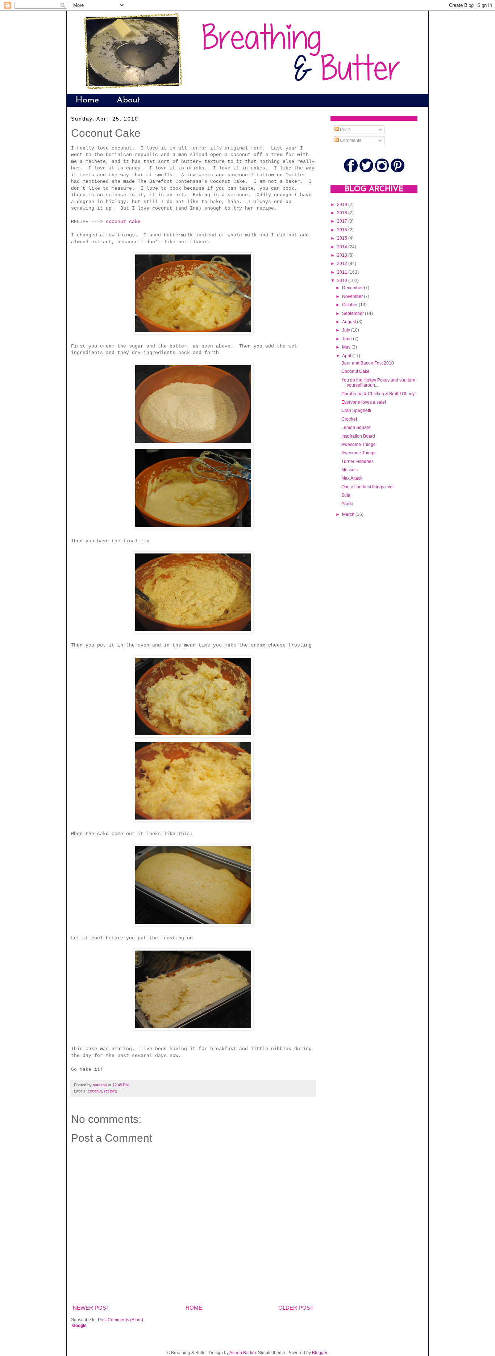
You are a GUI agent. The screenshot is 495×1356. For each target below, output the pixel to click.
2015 (342, 238)
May (347, 347)
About (129, 100)
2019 (342, 204)
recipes (110, 1091)
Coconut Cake (355, 371)
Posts (345, 129)
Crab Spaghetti (356, 410)
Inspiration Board (358, 436)
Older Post (295, 1308)
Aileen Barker (242, 1352)
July (346, 330)
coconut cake (123, 221)
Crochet (349, 419)
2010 (342, 280)
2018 (342, 212)
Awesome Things (358, 444)
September (353, 313)
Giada (347, 503)
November (353, 296)
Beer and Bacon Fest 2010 (367, 363)
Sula (345, 495)
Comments (350, 140)
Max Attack (351, 478)
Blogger (319, 1352)
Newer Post (91, 1308)
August (349, 321)
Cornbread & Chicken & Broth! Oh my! (378, 393)
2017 (342, 221)
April (347, 355)
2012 (342, 263)
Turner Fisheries (357, 461)
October (350, 304)
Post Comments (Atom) (120, 1319)
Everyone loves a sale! (363, 402)
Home (87, 100)
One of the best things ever (367, 486)
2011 (342, 272)
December (353, 287)
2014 (342, 246)
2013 (342, 255)
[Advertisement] (359, 639)
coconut (95, 1091)
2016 (342, 229)
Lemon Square (356, 427)
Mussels (349, 469)
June (347, 338)
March (348, 514)
